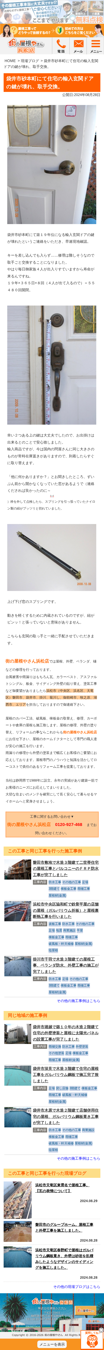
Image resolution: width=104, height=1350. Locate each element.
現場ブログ (30, 61)
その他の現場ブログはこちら (76, 1287)
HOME (10, 61)
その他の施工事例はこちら (78, 1001)
